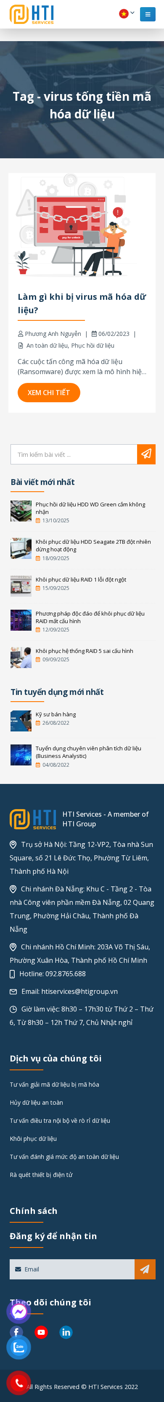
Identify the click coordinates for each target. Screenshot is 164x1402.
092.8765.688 (65, 973)
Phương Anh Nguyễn (53, 334)
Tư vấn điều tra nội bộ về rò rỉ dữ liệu (60, 1120)
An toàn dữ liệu (47, 345)
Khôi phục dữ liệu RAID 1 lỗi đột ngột (81, 579)
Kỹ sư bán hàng (56, 714)
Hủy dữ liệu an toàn (36, 1102)
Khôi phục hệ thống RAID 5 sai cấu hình (84, 651)
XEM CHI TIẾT (49, 392)
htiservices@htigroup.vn (79, 991)
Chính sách (34, 1210)
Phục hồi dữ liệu (92, 345)
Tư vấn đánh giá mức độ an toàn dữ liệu (64, 1157)
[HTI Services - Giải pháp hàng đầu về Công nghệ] (31, 14)
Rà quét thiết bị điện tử (41, 1175)
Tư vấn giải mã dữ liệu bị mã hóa (54, 1084)
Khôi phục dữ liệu (33, 1139)
